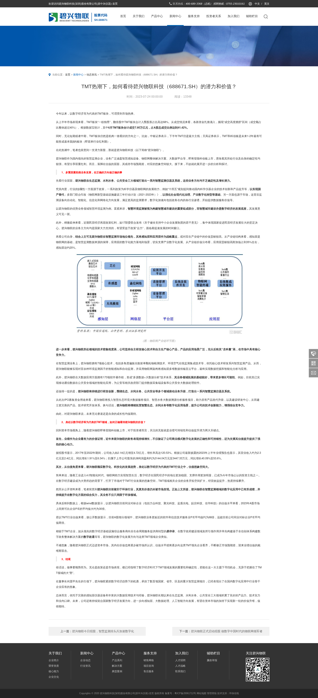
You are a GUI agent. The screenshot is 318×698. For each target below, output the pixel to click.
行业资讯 (85, 665)
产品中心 (157, 16)
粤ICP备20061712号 (185, 693)
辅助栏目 (252, 16)
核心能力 (54, 671)
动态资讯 (91, 74)
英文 (266, 3)
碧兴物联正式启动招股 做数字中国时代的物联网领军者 (220, 631)
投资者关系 (213, 16)
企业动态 (85, 660)
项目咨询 (149, 665)
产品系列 (117, 660)
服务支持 (194, 16)
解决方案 (117, 665)
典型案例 (117, 671)
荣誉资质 (54, 665)
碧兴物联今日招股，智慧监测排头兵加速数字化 (97, 631)
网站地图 (201, 693)
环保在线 (234, 693)
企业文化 (54, 676)
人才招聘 (180, 660)
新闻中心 (175, 16)
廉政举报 (212, 660)
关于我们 (138, 16)
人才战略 (180, 665)
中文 (257, 3)
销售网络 (149, 660)
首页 (123, 16)
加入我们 (233, 16)
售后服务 (149, 671)
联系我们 (180, 671)
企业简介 (54, 660)
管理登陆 (212, 693)
